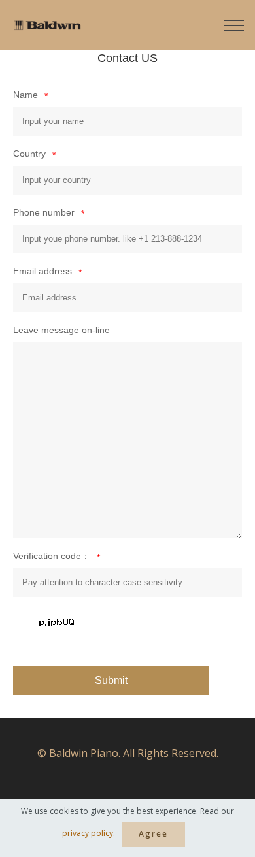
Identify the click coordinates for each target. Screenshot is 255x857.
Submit (111, 680)
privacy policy (87, 833)
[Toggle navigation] (234, 25)
